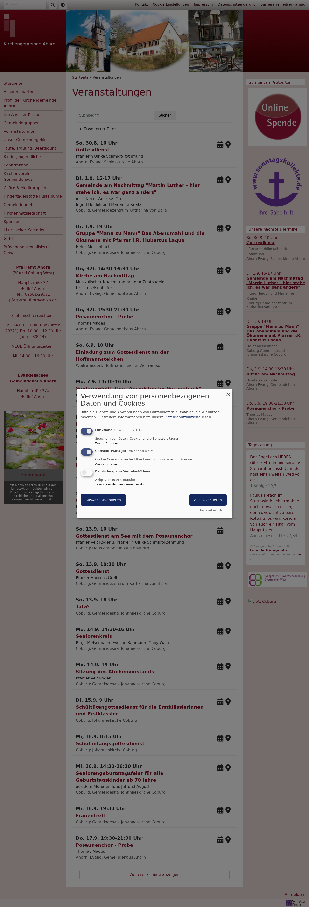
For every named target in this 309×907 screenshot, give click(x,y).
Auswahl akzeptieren (103, 500)
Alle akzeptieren (208, 500)
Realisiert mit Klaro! (213, 510)
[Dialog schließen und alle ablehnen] (228, 392)
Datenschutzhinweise (183, 417)
